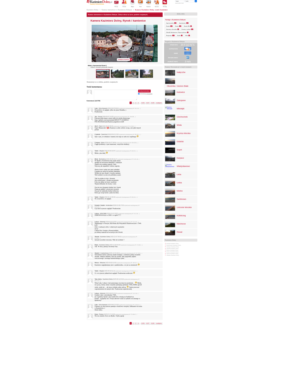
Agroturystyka (170, 23)
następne (159, 103)
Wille (186, 35)
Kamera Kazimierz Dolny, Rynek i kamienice (118, 20)
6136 (143, 103)
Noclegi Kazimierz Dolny (172, 243)
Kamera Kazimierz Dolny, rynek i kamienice (151, 10)
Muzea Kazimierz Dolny (172, 250)
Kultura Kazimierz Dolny (172, 251)
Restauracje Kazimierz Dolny (173, 245)
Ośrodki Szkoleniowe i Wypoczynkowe (176, 32)
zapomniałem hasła (179, 3)
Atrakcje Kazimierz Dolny (172, 246)
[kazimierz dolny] (99, 4)
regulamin (149, 94)
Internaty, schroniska (171, 29)
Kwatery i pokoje (186, 29)
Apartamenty (182, 23)
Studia (178, 35)
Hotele (176, 26)
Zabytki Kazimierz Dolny (172, 248)
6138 (152, 103)
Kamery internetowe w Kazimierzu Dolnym (117, 10)
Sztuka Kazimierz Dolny (172, 253)
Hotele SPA (187, 26)
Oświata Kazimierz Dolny (172, 255)
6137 (147, 103)
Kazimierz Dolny (93, 10)
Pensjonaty (169, 35)
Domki (168, 26)
